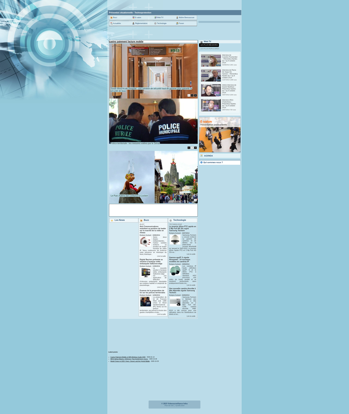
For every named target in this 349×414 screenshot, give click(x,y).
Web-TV (160, 17)
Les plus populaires (209, 49)
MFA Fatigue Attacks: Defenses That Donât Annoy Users (129, 359)
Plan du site (169, 406)
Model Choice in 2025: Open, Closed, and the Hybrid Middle (130, 361)
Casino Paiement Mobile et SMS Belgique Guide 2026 (127, 357)
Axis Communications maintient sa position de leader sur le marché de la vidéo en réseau (153, 229)
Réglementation (141, 23)
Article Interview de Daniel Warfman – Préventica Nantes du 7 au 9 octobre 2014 (229, 89)
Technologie (161, 23)
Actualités (117, 23)
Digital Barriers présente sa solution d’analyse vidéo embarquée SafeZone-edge (151, 261)
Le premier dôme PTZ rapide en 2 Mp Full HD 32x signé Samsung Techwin (182, 228)
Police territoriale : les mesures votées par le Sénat (135, 143)
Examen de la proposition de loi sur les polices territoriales (152, 292)
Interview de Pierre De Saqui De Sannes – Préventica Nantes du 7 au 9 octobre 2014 (230, 74)
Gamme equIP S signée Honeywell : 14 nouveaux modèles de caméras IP (179, 259)
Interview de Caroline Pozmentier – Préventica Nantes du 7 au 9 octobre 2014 (229, 59)
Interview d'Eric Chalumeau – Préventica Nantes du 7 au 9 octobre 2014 (229, 104)
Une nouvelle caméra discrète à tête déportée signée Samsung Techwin (182, 290)
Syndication (179, 406)
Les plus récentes (209, 45)
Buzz (115, 17)
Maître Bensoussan (186, 17)
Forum (181, 23)
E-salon (138, 17)
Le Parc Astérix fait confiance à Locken (129, 196)
